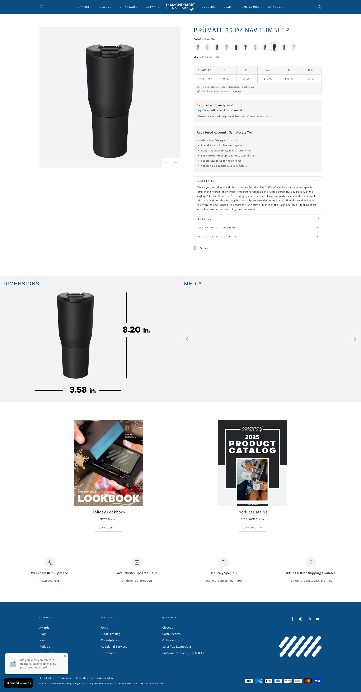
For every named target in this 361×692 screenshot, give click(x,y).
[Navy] (236, 47)
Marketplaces (110, 640)
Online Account (173, 640)
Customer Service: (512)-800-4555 (184, 653)
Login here (203, 110)
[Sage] (226, 47)
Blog (42, 634)
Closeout (168, 627)
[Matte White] (293, 47)
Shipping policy (105, 677)
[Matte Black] (274, 47)
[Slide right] (175, 163)
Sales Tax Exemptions (177, 646)
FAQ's (104, 627)
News (43, 640)
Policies (44, 646)
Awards (44, 627)
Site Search (108, 653)
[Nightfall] (245, 47)
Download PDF (108, 527)
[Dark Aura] (265, 47)
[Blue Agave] (255, 47)
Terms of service (84, 677)
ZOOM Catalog (110, 634)
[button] (42, 7)
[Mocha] (198, 47)
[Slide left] (166, 163)
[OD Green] (217, 47)
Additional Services (114, 646)
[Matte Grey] (284, 47)
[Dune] (207, 47)
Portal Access (171, 634)
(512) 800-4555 (50, 580)
